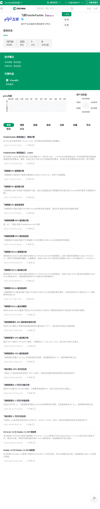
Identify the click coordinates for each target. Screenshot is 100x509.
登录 (89, 8)
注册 (95, 8)
